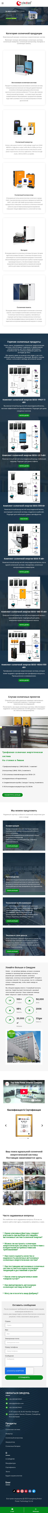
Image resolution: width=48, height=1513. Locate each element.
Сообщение (9, 1356)
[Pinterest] (26, 1491)
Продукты (11, 1423)
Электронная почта (12, 1338)
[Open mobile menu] (3, 3)
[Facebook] (30, 1491)
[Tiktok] (14, 1491)
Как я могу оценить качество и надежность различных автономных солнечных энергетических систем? (21, 1258)
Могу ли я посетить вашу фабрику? (21, 1293)
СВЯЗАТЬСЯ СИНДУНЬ (17, 1393)
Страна (7, 1321)
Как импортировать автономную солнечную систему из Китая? (19, 1286)
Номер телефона (11, 1347)
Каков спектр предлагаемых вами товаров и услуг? (20, 1277)
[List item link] (24, 1429)
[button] (5, 1125)
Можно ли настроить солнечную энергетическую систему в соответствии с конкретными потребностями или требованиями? (23, 1246)
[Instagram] (22, 1491)
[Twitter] (33, 1491)
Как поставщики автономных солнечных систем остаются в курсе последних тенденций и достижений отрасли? (23, 1268)
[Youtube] (18, 1491)
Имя (6, 1330)
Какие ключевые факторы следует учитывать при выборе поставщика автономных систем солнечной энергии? (22, 1235)
